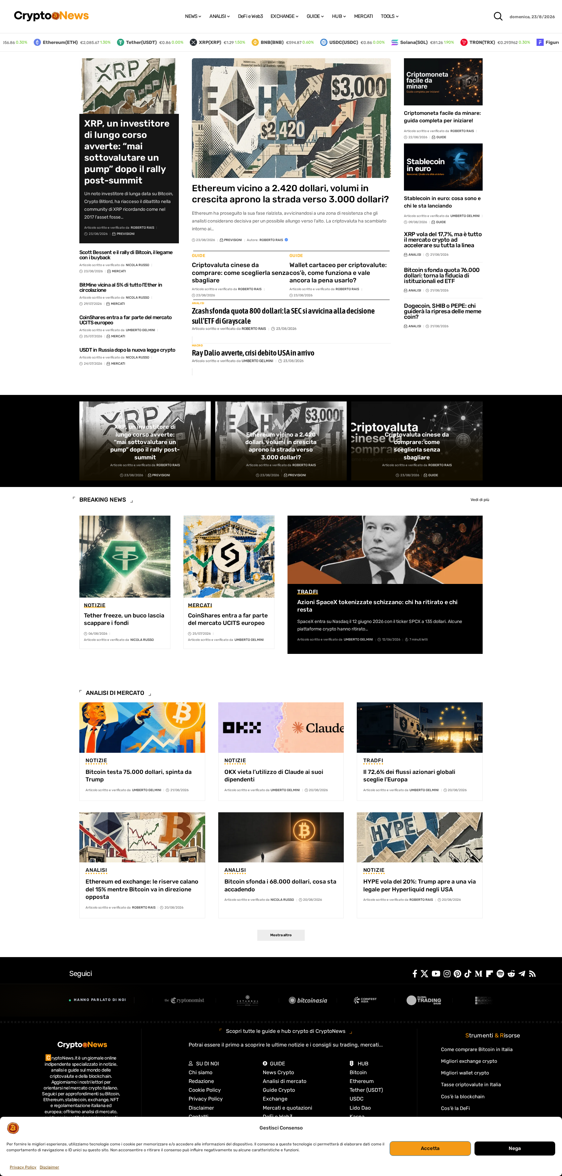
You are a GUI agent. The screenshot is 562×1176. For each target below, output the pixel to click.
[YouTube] (436, 973)
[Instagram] (447, 973)
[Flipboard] (489, 973)
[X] (424, 973)
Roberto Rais (142, 228)
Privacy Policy (23, 1167)
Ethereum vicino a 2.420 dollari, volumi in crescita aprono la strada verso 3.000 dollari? (290, 194)
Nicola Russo (137, 265)
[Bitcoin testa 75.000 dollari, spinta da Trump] (142, 727)
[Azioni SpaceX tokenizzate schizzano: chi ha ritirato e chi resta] (385, 550)
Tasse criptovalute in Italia (471, 1085)
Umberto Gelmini (140, 330)
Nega (515, 1148)
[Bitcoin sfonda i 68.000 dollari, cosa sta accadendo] (281, 837)
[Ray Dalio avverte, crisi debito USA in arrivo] (192, 371)
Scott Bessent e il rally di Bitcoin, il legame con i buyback (125, 255)
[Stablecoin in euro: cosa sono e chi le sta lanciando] (443, 167)
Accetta (430, 1148)
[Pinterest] (457, 973)
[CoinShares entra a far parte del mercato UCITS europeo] (228, 557)
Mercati (119, 271)
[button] (498, 16)
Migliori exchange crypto (469, 1061)
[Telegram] (522, 973)
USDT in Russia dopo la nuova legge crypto (127, 350)
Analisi (198, 303)
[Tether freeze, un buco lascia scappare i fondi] (124, 557)
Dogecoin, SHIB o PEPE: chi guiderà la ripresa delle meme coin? (442, 311)
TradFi (307, 592)
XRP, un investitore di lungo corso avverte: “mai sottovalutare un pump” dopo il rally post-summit (126, 152)
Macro (197, 345)
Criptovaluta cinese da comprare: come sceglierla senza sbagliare (240, 272)
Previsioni (126, 234)
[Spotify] (500, 973)
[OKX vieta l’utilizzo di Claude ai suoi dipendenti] (281, 727)
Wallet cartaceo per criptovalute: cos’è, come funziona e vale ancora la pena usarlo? (338, 272)
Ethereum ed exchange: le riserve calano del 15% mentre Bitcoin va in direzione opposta (142, 889)
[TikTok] (468, 973)
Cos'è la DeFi (455, 1108)
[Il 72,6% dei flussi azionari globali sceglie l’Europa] (420, 727)
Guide (199, 255)
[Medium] (478, 973)
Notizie (94, 605)
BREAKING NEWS (102, 500)
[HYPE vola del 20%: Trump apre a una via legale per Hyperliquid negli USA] (420, 837)
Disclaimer (49, 1167)
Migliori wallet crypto (465, 1073)
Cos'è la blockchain (463, 1097)
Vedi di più (480, 499)
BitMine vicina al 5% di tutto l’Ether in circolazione (120, 287)
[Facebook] (415, 973)
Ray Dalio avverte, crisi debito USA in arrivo (253, 352)
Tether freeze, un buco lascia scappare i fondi (124, 619)
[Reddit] (511, 973)
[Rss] (532, 973)
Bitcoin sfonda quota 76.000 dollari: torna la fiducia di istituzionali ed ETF (442, 275)
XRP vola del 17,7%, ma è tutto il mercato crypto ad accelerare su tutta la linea (443, 240)
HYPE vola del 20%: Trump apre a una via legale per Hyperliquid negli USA (419, 885)
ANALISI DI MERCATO (115, 693)
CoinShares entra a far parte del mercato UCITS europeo (125, 320)
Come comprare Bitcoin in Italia (477, 1049)
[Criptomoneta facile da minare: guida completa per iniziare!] (443, 81)
